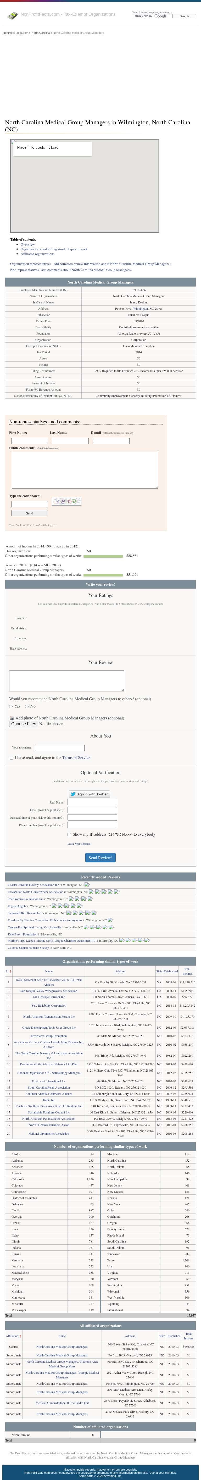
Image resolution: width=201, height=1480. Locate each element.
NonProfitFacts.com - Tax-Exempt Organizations (68, 14)
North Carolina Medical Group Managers (62, 1346)
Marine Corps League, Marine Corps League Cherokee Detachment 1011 (53, 940)
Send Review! (100, 857)
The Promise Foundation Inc (25, 899)
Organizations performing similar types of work (54, 249)
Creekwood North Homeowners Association (35, 892)
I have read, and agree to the (52, 757)
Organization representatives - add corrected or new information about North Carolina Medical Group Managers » (90, 263)
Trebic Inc (49, 1100)
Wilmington (140, 308)
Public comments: (34, 448)
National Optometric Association (49, 1133)
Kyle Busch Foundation (22, 934)
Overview (28, 244)
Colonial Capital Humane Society (28, 947)
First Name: (18, 432)
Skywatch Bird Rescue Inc (24, 913)
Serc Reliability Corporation (49, 1005)
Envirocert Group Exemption (49, 1036)
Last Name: (58, 432)
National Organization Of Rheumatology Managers (49, 1073)
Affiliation (12, 1336)
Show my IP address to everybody (114, 834)
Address (120, 971)
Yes (17, 706)
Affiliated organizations (37, 253)
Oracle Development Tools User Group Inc (49, 1027)
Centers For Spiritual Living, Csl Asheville (34, 927)
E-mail (112, 432)
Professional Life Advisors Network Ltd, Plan (48, 1064)
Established (171, 971)
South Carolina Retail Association (49, 1087)
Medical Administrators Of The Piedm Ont (62, 1403)
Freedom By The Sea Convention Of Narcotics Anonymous (45, 920)
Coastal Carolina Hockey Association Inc (33, 885)
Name (49, 971)
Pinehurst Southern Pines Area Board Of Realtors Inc (49, 1106)
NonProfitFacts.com (15, 32)
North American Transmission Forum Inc (49, 1016)
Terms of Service (76, 757)
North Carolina (40, 32)
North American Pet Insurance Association (48, 1118)
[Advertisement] (100, 75)
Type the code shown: (24, 495)
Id (7, 971)
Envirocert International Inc (49, 1081)
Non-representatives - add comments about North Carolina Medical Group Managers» (71, 269)
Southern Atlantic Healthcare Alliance (49, 1093)
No (33, 706)
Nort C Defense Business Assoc (49, 1125)
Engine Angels (17, 906)
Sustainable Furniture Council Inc (49, 1112)
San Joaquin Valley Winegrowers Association (48, 991)
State (159, 971)
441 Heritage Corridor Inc (49, 997)
